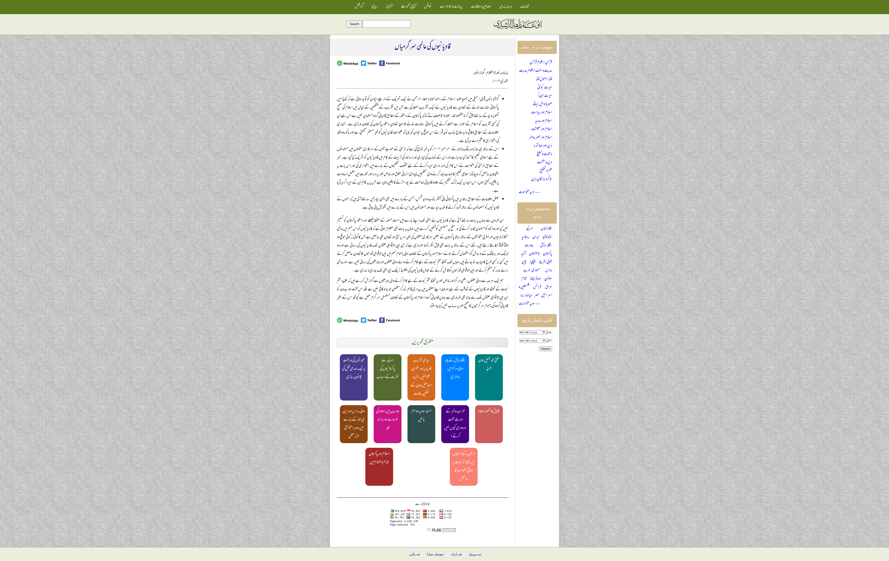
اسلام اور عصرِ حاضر (540, 138)
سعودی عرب (531, 271)
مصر (536, 296)
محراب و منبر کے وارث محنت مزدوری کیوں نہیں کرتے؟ (455, 424)
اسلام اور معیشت (541, 129)
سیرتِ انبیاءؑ (545, 96)
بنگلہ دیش (546, 246)
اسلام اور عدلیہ (543, 121)
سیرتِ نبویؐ (544, 88)
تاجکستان (534, 254)
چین (524, 262)
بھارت (529, 246)
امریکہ (529, 229)
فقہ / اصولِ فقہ (544, 79)
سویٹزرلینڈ (535, 279)
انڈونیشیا (547, 237)
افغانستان (546, 229)
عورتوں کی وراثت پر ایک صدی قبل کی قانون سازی (353, 369)
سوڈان (548, 279)
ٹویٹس (428, 7)
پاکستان (547, 254)
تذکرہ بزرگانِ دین (541, 179)
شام (524, 279)
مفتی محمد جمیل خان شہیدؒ (489, 365)
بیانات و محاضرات (451, 7)
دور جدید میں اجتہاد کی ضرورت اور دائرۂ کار (387, 420)
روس (548, 271)
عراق (548, 287)
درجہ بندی (506, 7)
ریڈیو (375, 7)
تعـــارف (456, 554)
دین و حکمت (544, 163)
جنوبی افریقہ (545, 262)
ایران (535, 237)
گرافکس (358, 7)
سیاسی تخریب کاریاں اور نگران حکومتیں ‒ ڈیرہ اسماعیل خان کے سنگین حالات (421, 377)
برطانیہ (525, 237)
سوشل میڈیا (435, 554)
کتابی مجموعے (408, 7)
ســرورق (475, 554)
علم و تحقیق (545, 171)
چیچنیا (532, 262)
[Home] (517, 29)
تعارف (524, 7)
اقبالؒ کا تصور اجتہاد (489, 412)
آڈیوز (389, 7)
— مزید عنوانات (529, 192)
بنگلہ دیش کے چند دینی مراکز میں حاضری (455, 369)
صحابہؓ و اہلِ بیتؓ (542, 104)
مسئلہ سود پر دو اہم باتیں (421, 416)
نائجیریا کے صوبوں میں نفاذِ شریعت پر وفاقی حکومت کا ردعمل (463, 466)
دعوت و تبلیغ (544, 154)
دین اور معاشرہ (543, 146)
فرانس (537, 287)
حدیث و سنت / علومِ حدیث (535, 71)
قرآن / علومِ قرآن (541, 63)
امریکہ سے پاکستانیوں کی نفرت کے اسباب (387, 369)
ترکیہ (523, 254)
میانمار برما (526, 296)
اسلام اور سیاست (541, 113)
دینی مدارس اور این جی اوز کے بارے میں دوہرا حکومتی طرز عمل (354, 424)
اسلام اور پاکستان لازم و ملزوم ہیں (379, 458)
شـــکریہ (414, 554)
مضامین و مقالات (481, 7)
